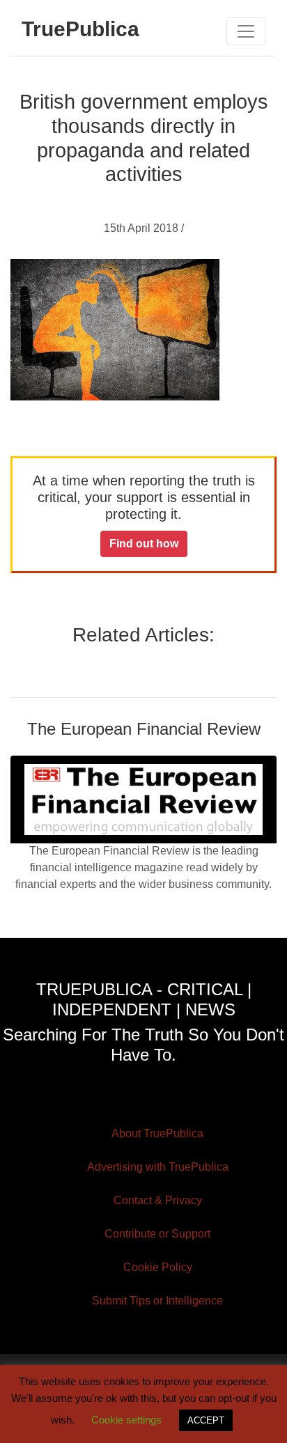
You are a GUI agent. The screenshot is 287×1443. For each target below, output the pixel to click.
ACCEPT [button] (205, 1420)
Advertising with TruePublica (157, 1167)
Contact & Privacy (158, 1200)
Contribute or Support (157, 1234)
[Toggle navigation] (245, 31)
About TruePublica (157, 1133)
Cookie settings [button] (126, 1420)
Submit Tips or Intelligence (157, 1300)
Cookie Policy (157, 1267)
